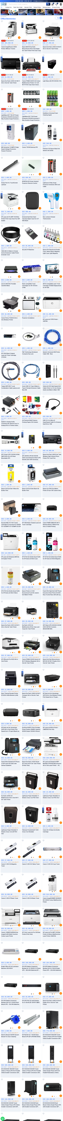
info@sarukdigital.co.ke (40, 1)
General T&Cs (28, 7)
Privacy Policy (56, 7)
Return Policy (37, 7)
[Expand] (19, 37)
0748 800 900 (19, 1)
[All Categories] (2, 7)
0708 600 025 (28, 1)
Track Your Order (18, 7)
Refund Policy (46, 7)
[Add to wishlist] (2, 21)
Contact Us (8, 7)
